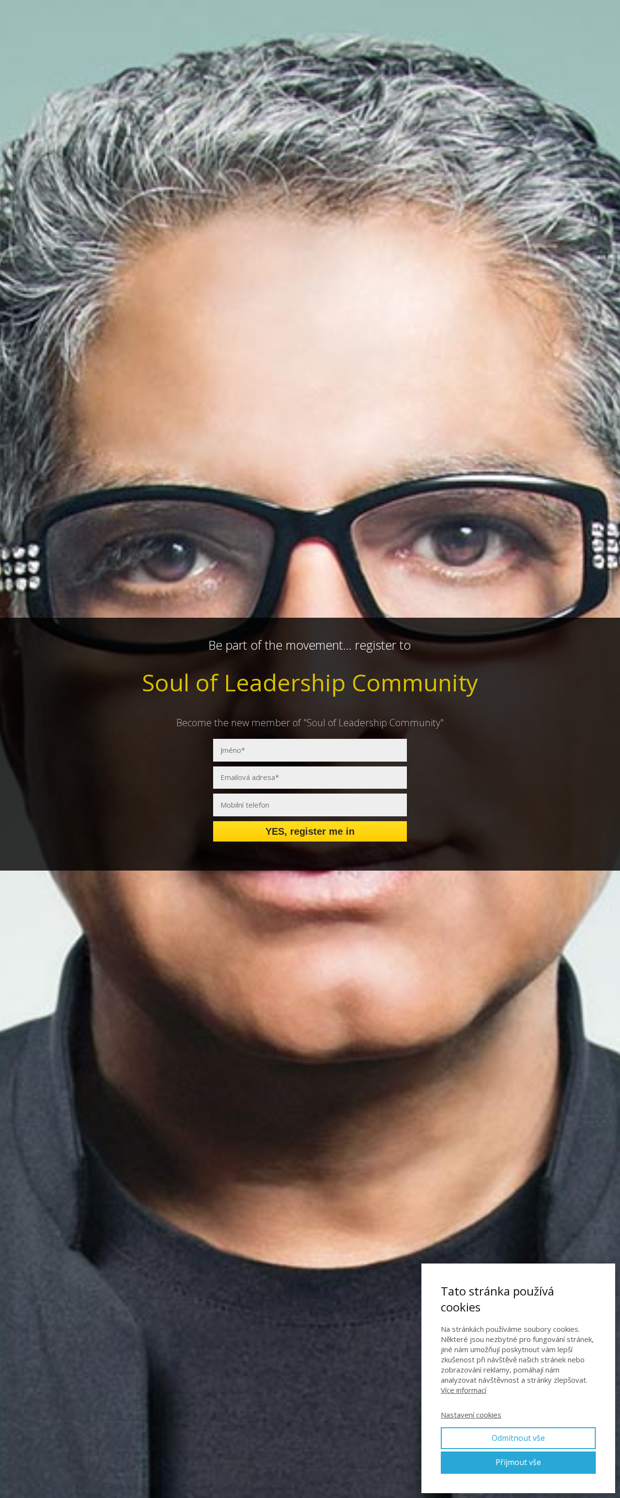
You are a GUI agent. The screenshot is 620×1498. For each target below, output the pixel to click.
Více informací (463, 1390)
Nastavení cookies (471, 1415)
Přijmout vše (518, 1462)
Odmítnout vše (518, 1438)
